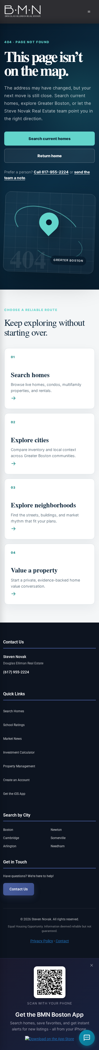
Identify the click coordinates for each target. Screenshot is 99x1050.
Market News (12, 739)
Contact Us (19, 889)
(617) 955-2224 (16, 672)
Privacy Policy (41, 941)
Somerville (58, 838)
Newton (56, 830)
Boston (8, 830)
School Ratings (14, 725)
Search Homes (13, 711)
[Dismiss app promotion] (91, 965)
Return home (49, 156)
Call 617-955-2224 (51, 172)
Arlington (9, 846)
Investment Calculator (19, 752)
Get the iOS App (14, 794)
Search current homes (49, 138)
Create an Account (16, 780)
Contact (62, 941)
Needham (58, 846)
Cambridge (11, 838)
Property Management (19, 766)
